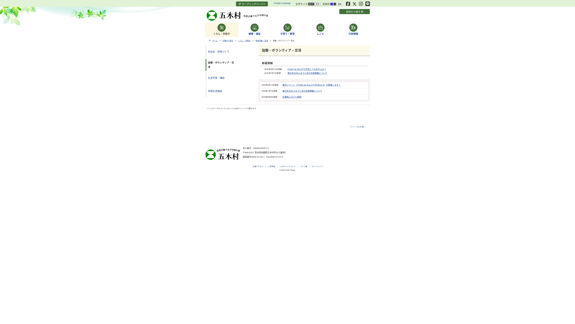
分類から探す (228, 41)
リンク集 (303, 166)
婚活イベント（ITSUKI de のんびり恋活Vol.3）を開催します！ (311, 85)
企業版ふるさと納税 (291, 97)
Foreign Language (282, 3)
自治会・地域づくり (218, 51)
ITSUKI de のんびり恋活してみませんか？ (307, 69)
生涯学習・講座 (216, 77)
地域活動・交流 (261, 41)
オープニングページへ (253, 4)
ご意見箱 (271, 166)
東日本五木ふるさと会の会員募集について (307, 73)
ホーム (215, 41)
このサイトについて (287, 166)
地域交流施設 (215, 91)
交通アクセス (258, 166)
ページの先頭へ (359, 127)
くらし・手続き (244, 41)
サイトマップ (317, 166)
